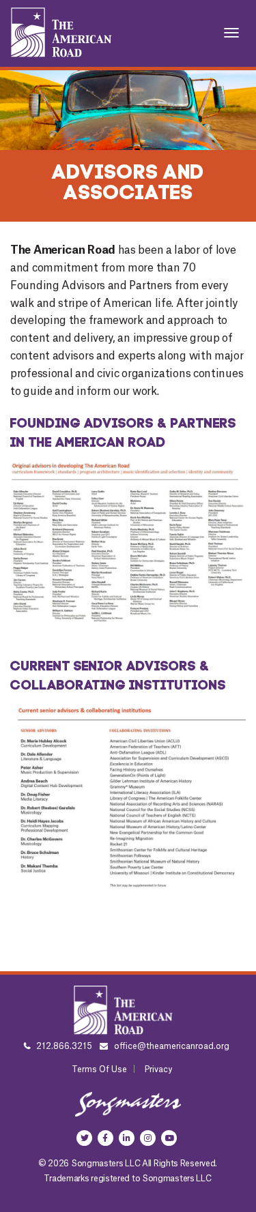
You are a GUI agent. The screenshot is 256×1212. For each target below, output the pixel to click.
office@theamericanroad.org (171, 1046)
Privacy (158, 1069)
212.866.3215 (63, 1046)
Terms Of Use (99, 1069)
